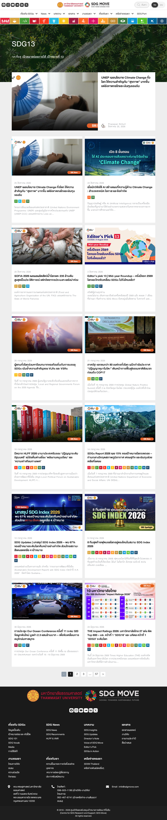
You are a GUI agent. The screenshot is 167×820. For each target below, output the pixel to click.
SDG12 (20, 286)
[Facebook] (4, 5)
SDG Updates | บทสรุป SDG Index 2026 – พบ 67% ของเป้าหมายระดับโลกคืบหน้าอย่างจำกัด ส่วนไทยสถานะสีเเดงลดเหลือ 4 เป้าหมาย (46, 546)
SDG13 (27, 201)
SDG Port (141, 14)
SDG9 (89, 197)
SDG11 (23, 201)
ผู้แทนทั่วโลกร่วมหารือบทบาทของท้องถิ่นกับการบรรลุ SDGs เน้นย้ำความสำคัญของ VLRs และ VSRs (45, 366)
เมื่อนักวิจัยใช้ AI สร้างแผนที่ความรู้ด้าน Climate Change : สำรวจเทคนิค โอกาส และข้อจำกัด (119, 189)
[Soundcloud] (17, 5)
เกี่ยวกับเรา (104, 14)
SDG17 (100, 286)
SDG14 (27, 286)
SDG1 (89, 467)
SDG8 (27, 467)
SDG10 (120, 467)
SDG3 (16, 201)
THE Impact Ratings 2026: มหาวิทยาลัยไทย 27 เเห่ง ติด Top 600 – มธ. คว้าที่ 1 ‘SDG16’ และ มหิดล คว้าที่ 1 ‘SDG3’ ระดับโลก (119, 635)
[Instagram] (8, 5)
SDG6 (20, 201)
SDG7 (16, 374)
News (43, 14)
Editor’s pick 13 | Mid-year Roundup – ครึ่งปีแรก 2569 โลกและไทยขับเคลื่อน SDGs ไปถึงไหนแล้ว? (120, 278)
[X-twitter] (26, 5)
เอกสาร (71, 14)
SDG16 (97, 286)
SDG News (53, 724)
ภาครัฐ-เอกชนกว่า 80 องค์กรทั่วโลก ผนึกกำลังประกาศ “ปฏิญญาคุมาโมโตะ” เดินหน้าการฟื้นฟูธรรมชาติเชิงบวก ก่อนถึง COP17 (119, 368)
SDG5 (16, 467)
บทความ (57, 14)
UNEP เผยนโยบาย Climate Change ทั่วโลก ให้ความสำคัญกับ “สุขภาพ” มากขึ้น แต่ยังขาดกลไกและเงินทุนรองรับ (125, 82)
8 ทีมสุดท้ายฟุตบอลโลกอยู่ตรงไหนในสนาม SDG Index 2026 (118, 544)
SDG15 (97, 378)
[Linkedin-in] (22, 5)
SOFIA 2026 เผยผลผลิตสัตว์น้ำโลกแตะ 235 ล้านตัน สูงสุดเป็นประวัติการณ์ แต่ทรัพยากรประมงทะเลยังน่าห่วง (46, 278)
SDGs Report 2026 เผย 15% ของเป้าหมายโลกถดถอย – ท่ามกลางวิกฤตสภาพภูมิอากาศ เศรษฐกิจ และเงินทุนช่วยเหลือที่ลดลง (119, 457)
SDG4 (100, 467)
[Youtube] (13, 5)
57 (97, 674)
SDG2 (16, 286)
